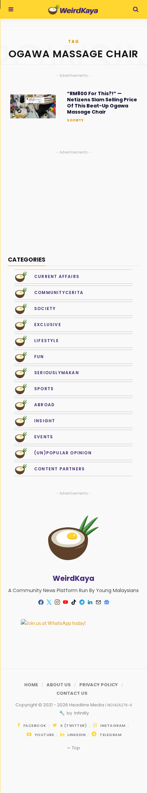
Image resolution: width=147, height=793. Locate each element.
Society (75, 120)
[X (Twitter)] (48, 602)
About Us (58, 684)
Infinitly (81, 713)
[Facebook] (40, 602)
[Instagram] (57, 602)
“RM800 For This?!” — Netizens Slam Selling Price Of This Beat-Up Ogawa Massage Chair (102, 102)
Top (75, 748)
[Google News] (106, 602)
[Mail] (98, 602)
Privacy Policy (98, 684)
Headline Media (87, 705)
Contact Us (72, 693)
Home (31, 684)
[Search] (135, 9)
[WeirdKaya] (73, 9)
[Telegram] (81, 602)
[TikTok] (73, 602)
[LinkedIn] (90, 602)
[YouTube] (65, 602)
